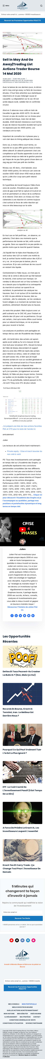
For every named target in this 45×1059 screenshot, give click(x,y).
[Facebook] (8, 525)
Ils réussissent (10, 1017)
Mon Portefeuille (29, 1004)
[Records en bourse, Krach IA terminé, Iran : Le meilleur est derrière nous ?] (22, 694)
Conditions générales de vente (22, 1020)
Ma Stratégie (25, 1017)
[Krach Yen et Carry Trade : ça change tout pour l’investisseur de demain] (22, 850)
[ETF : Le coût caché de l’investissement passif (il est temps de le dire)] (22, 772)
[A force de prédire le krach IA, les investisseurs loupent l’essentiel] (22, 813)
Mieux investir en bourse (22, 1007)
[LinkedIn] (27, 525)
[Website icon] (20, 615)
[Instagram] (33, 940)
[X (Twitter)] (17, 525)
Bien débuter (22, 1013)
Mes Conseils (13, 1004)
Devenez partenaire (34, 1023)
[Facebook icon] (12, 615)
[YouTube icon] (33, 615)
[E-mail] (37, 525)
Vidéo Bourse (35, 1013)
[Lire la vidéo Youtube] (22, 529)
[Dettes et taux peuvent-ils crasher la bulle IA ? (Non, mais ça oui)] (22, 657)
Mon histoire (9, 1013)
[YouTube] (12, 940)
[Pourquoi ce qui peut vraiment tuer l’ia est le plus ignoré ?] (22, 735)
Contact (36, 1017)
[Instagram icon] (28, 615)
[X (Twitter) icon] (24, 615)
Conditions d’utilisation (13, 1023)
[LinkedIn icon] (16, 615)
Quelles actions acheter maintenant (22, 1010)
